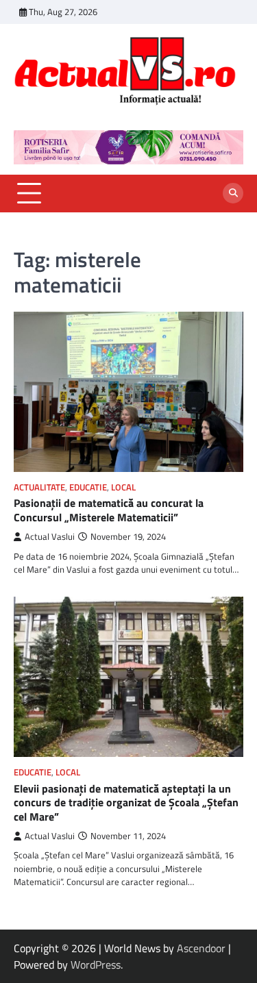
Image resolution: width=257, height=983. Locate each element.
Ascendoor (201, 948)
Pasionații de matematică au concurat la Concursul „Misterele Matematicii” (109, 510)
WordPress (96, 964)
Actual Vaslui (50, 536)
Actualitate (39, 487)
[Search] (233, 193)
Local (123, 487)
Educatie (88, 487)
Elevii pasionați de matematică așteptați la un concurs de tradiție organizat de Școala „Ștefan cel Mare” (126, 802)
